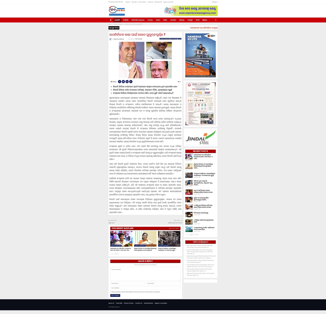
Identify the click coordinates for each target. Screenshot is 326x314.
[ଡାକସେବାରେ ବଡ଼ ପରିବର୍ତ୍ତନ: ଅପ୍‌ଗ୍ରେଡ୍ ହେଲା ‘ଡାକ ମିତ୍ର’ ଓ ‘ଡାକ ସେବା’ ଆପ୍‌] (121, 239)
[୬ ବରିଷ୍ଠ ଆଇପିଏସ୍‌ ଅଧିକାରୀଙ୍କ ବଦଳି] (189, 222)
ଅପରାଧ (150, 20)
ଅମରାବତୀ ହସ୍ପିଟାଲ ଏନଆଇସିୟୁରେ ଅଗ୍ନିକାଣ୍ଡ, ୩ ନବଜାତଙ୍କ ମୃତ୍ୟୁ (204, 174)
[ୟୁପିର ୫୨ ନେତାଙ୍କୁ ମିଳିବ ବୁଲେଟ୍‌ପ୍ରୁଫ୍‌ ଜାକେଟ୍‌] (189, 199)
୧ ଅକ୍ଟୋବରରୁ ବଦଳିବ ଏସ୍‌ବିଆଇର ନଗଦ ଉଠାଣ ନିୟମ (204, 228)
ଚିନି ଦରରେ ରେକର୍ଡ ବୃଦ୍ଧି (201, 213)
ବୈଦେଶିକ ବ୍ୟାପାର (138, 20)
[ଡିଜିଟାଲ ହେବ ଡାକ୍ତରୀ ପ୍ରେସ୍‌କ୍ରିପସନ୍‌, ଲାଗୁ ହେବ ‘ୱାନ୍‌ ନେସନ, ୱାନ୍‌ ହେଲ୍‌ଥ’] (189, 182)
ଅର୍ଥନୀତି (125, 20)
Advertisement (158, 2)
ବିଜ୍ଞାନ (165, 20)
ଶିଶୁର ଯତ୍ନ (111, 223)
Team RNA (134, 2)
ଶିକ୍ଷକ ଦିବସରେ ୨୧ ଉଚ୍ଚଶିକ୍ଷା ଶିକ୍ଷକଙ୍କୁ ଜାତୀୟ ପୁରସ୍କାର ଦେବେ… (203, 166)
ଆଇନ (158, 20)
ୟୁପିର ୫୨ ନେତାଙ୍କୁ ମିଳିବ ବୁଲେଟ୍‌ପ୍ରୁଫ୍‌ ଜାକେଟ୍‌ (201, 199)
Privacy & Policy (142, 2)
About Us (128, 2)
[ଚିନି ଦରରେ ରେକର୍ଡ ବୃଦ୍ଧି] (189, 214)
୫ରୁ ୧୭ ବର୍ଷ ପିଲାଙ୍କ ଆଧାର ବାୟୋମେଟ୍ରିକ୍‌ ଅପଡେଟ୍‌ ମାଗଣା (203, 191)
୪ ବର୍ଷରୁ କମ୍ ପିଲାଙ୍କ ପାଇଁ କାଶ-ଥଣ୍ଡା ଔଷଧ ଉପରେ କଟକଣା (203, 206)
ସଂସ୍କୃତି (190, 20)
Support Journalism (168, 2)
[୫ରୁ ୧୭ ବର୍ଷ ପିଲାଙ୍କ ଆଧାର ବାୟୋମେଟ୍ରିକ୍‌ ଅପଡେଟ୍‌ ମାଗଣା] (189, 192)
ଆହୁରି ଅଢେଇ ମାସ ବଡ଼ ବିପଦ (175, 223)
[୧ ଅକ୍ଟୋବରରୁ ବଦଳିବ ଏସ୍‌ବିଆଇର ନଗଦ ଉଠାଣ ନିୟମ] (189, 229)
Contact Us (150, 2)
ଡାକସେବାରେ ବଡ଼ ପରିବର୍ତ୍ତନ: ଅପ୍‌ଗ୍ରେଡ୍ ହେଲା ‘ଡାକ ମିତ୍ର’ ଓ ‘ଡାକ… (203, 157)
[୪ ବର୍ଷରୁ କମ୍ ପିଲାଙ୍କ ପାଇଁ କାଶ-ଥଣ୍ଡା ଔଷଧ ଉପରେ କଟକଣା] (189, 207)
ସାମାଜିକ (173, 20)
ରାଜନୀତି (117, 20)
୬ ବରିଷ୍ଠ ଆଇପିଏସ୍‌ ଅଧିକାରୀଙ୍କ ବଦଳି (204, 221)
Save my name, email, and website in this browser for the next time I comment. (136, 292)
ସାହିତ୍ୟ (181, 20)
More (205, 20)
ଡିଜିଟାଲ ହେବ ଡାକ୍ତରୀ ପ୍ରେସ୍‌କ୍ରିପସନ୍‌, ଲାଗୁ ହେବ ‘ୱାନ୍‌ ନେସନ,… (203, 183)
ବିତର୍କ (197, 20)
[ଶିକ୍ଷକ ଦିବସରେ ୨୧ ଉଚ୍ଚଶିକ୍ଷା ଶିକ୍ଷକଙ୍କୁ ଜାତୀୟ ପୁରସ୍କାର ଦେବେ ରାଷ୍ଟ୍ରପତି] (145, 239)
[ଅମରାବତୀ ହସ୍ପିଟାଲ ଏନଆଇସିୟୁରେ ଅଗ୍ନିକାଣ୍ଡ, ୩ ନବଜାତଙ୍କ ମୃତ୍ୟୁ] (169, 239)
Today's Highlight (164, 38)
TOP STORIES (174, 38)
